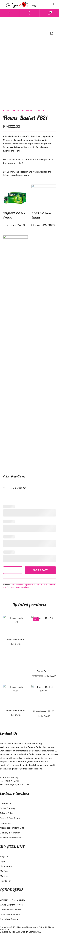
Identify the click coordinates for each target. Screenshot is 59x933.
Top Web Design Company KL (26, 931)
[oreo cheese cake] (15, 353)
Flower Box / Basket (33, 110)
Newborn (25, 587)
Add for (16, 225)
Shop (16, 110)
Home (6, 110)
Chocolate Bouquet (21, 585)
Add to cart (40, 570)
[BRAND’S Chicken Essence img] (15, 196)
